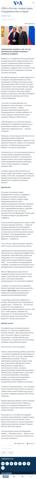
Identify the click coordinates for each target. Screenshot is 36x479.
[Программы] (14, 476)
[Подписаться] (28, 463)
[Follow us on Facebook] (3, 463)
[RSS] (20, 463)
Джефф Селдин (6, 16)
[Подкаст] (24, 463)
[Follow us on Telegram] (3, 468)
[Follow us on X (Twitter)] (7, 463)
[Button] (30, 23)
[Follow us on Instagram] (15, 463)
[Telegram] (22, 476)
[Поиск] (30, 476)
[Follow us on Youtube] (11, 463)
